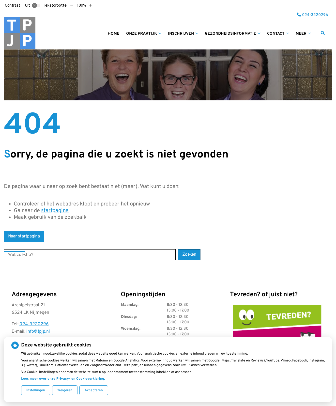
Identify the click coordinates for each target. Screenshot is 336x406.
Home (113, 33)
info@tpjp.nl (38, 331)
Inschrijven (181, 33)
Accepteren (94, 390)
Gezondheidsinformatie (230, 33)
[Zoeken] (322, 33)
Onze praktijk (141, 33)
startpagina (55, 210)
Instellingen (35, 390)
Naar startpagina (24, 236)
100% (81, 5)
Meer (301, 33)
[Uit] (36, 5)
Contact (276, 33)
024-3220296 (34, 324)
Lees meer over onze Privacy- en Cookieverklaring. (63, 379)
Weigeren (64, 390)
